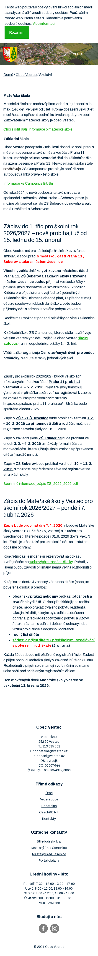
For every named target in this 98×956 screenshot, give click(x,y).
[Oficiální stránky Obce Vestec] (10, 54)
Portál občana (49, 860)
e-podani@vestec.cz (49, 756)
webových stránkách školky (50, 562)
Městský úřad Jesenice (49, 854)
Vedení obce (49, 799)
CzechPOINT (49, 812)
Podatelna (49, 806)
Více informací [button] (44, 23)
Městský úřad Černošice (49, 848)
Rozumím (16, 32)
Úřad (49, 793)
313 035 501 (51, 746)
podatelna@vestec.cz (51, 751)
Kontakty (49, 818)
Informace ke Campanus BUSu (28, 183)
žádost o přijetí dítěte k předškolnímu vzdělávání (54, 640)
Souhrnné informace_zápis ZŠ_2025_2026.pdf (40, 484)
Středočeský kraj (49, 841)
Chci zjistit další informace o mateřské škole (37, 129)
